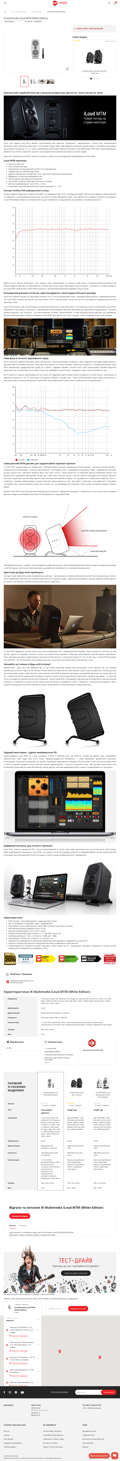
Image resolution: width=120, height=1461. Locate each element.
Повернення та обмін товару (53, 1439)
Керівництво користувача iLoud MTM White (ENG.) (21, 982)
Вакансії (85, 1447)
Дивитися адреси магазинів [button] (76, 1273)
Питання (23, 1225)
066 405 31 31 (35, 1415)
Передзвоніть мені (78, 1308)
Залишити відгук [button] (20, 1216)
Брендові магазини (89, 1431)
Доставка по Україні (50, 1443)
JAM (5, 12)
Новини (6, 1435)
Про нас (6, 1431)
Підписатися (108, 1392)
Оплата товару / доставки (52, 1431)
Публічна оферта (10, 1447)
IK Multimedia (36, 12)
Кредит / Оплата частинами (53, 1447)
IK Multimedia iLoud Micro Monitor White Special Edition (103, 1094)
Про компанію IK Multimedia (93, 1050)
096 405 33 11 (35, 1413)
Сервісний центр (88, 1435)
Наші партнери (88, 1443)
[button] (109, 3)
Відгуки (12, 1225)
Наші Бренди (8, 1439)
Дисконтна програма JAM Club (93, 1439)
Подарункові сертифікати (13, 1443)
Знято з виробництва (18, 12)
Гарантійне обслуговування (53, 1435)
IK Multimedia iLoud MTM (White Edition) (50, 1094)
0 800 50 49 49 (36, 1408)
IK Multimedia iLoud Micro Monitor (94, 71)
